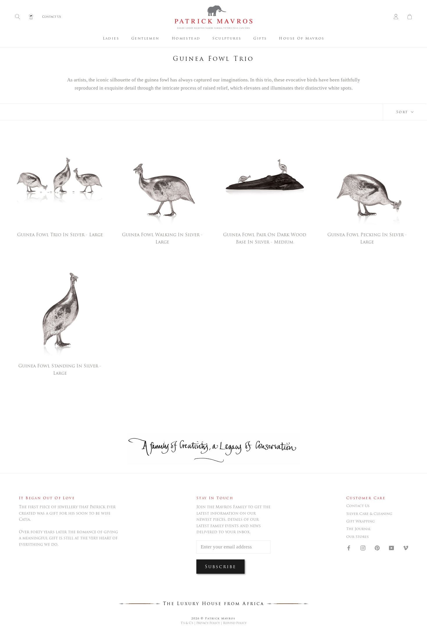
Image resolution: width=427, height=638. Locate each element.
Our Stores (357, 537)
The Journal (358, 529)
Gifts (260, 38)
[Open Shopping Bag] (409, 17)
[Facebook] (348, 547)
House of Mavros (301, 38)
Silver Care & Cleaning (369, 514)
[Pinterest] (377, 547)
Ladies (111, 38)
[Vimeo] (405, 547)
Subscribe (220, 566)
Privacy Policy (208, 623)
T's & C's (187, 623)
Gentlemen (145, 38)
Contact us (357, 506)
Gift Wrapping (360, 521)
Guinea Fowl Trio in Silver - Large (60, 234)
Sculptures (226, 38)
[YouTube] (391, 547)
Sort (403, 112)
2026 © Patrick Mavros (213, 618)
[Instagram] (362, 547)
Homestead (186, 38)
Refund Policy (235, 623)
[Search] (17, 17)
